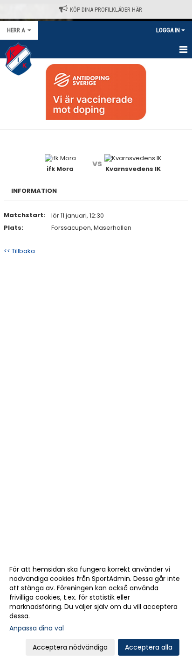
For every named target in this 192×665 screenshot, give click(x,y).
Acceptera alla (148, 647)
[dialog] (96, 608)
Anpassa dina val (36, 628)
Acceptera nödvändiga (70, 647)
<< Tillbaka (19, 251)
